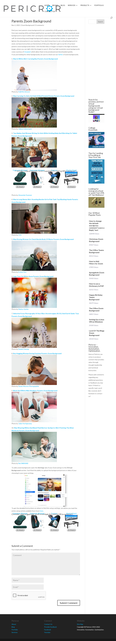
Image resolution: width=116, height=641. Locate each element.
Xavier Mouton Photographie (28, 386)
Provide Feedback (50, 627)
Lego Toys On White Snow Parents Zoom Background (33, 276)
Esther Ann (22, 272)
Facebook (47, 630)
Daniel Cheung (23, 349)
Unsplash (27, 52)
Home (47, 5)
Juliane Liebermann (25, 129)
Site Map (80, 624)
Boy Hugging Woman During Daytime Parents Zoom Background (37, 353)
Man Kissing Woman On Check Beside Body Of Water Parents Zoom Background (43, 239)
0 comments (39, 25)
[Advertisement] (96, 61)
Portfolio (99, 5)
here (41, 511)
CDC (20, 235)
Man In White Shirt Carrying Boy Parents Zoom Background (35, 59)
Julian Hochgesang (25, 423)
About (55, 5)
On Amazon (20, 187)
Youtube (47, 632)
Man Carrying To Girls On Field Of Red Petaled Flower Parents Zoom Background (43, 96)
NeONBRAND (23, 463)
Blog (63, 5)
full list (60, 54)
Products (84, 5)
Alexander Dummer (25, 195)
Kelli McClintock (24, 92)
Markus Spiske (23, 309)
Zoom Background (27, 25)
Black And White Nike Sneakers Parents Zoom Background (35, 391)
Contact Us (50, 11)
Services (71, 5)
